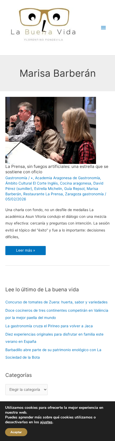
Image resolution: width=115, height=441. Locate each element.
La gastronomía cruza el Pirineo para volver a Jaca (49, 326)
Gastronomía (16, 178)
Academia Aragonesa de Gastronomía (67, 178)
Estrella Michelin (48, 188)
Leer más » (25, 249)
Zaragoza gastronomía (84, 194)
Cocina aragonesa (75, 183)
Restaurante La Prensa (43, 194)
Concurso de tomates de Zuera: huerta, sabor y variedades (56, 302)
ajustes (46, 422)
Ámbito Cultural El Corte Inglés (31, 183)
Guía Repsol (74, 188)
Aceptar (16, 432)
